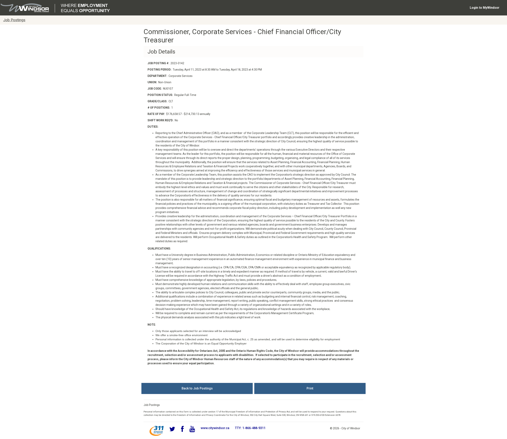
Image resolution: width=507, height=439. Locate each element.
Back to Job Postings (197, 388)
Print (310, 388)
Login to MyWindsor (484, 8)
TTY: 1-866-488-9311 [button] (250, 428)
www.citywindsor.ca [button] (215, 428)
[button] (157, 430)
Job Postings (14, 20)
